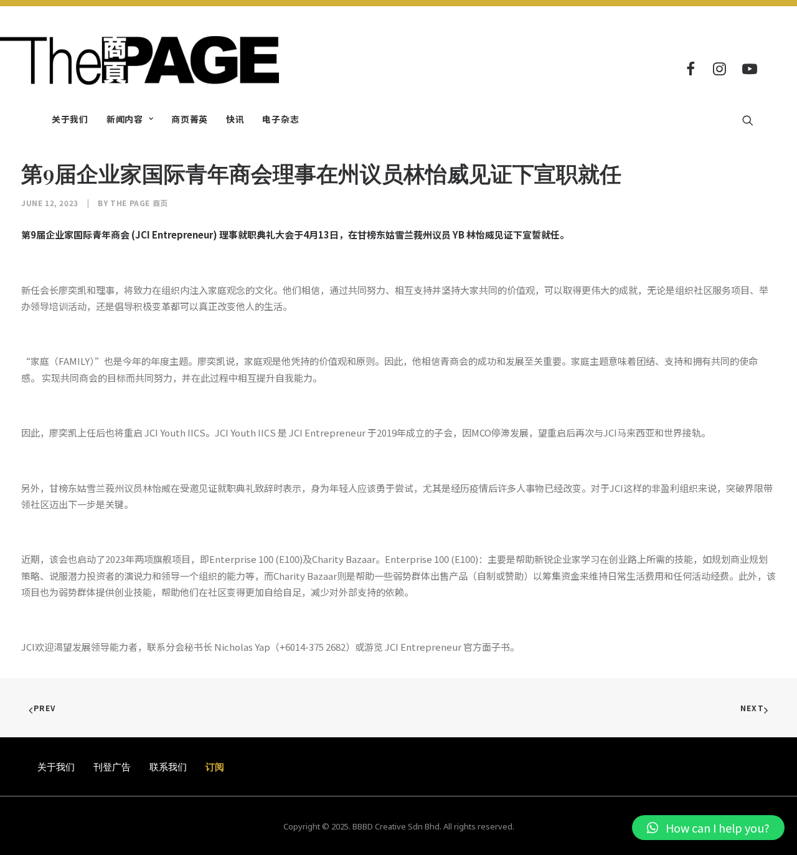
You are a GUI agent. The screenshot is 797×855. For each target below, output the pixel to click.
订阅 (214, 766)
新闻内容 (124, 119)
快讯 (235, 119)
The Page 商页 (139, 202)
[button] (708, 827)
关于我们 (70, 119)
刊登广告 (112, 766)
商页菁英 (189, 119)
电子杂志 (280, 119)
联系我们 (168, 766)
